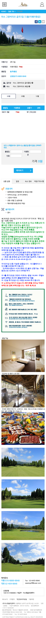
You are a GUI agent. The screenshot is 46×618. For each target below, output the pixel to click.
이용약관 (31, 599)
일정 (17, 181)
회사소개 (5, 599)
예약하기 (19, 170)
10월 (37, 96)
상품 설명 (6, 181)
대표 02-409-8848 (9, 583)
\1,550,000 (31, 112)
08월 (8, 96)
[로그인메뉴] (43, 4)
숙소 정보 (28, 181)
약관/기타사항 (39, 181)
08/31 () (5, 112)
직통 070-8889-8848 (10, 580)
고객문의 (12, 599)
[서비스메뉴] (5, 4)
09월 (23, 96)
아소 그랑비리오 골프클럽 (22, 83)
